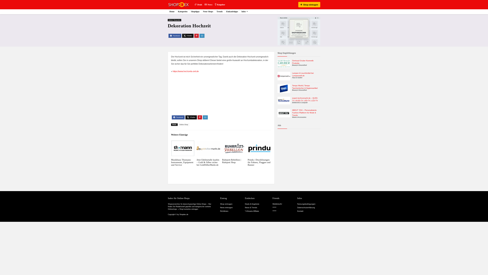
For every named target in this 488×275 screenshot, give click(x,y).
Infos (243, 11)
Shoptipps (195, 11)
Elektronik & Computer (300, 103)
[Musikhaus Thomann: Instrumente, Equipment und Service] (183, 142)
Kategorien (182, 11)
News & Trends (251, 208)
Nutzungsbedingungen (306, 204)
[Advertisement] (221, 96)
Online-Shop (183, 125)
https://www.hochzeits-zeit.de (186, 71)
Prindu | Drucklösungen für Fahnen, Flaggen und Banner (259, 162)
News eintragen (226, 208)
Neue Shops (208, 11)
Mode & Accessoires (299, 117)
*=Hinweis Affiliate (252, 211)
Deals (199, 5)
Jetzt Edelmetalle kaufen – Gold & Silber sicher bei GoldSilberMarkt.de (208, 162)
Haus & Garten (297, 78)
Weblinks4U (277, 204)
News (210, 5)
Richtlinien (224, 211)
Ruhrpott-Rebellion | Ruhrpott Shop (231, 161)
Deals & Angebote (252, 204)
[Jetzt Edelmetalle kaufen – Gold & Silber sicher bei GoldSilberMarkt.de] (208, 142)
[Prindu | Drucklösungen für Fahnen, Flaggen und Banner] (259, 142)
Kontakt (300, 211)
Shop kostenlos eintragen (188, 209)
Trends (220, 11)
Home (171, 11)
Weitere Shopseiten (174, 20)
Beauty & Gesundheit (299, 65)
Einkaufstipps (232, 11)
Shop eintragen (310, 5)
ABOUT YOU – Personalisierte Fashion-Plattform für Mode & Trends (304, 112)
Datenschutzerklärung (306, 208)
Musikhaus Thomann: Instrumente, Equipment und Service (182, 162)
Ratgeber (221, 5)
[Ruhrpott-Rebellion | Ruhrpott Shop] (234, 142)
